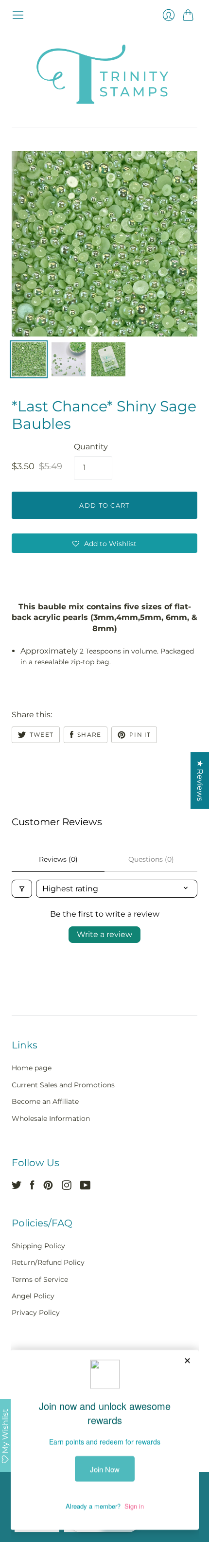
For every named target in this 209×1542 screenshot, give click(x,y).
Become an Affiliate (45, 1101)
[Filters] (22, 889)
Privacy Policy (36, 1312)
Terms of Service (40, 1279)
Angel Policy (33, 1296)
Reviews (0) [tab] (58, 859)
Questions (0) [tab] (151, 859)
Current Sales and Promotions (63, 1085)
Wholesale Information (51, 1118)
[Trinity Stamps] (104, 74)
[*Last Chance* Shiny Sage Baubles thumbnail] (69, 359)
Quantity (91, 446)
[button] (104, 543)
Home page (32, 1067)
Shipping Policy (38, 1245)
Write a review (104, 934)
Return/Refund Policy (48, 1262)
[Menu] (18, 15)
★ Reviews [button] (200, 780)
